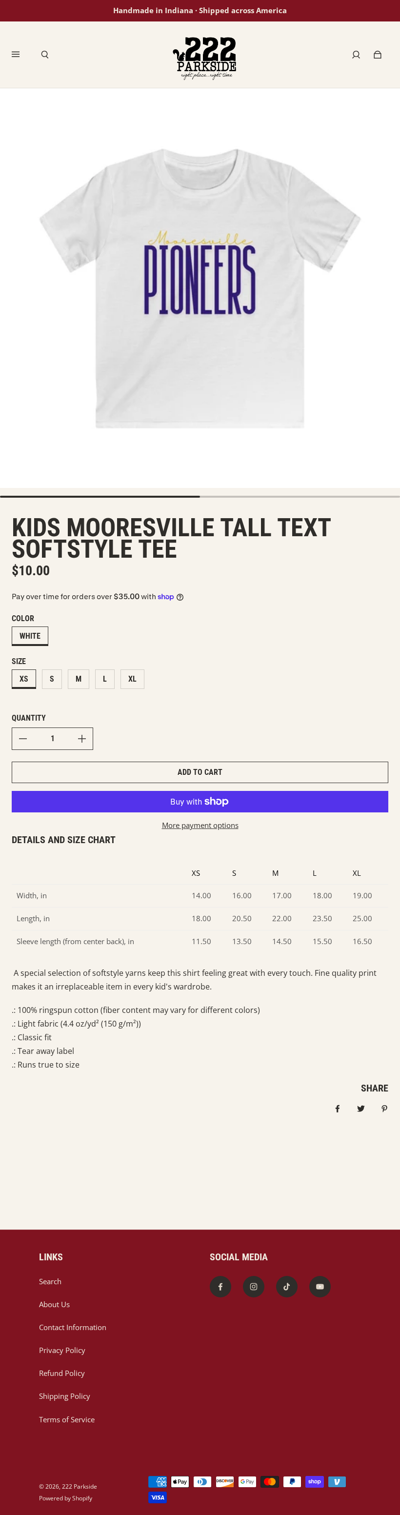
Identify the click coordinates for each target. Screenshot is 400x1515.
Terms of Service (67, 1419)
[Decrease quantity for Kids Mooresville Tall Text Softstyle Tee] (23, 738)
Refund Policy (62, 1373)
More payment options (200, 825)
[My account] (356, 54)
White (30, 636)
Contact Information (72, 1327)
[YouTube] (320, 1286)
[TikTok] (287, 1286)
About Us (54, 1304)
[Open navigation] (22, 54)
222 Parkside (79, 1486)
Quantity (29, 718)
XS (24, 679)
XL (132, 679)
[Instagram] (253, 1286)
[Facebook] (220, 1286)
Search (50, 1281)
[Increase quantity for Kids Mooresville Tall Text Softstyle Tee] (82, 738)
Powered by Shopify (65, 1498)
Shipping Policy (64, 1396)
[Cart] (377, 54)
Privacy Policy (62, 1350)
